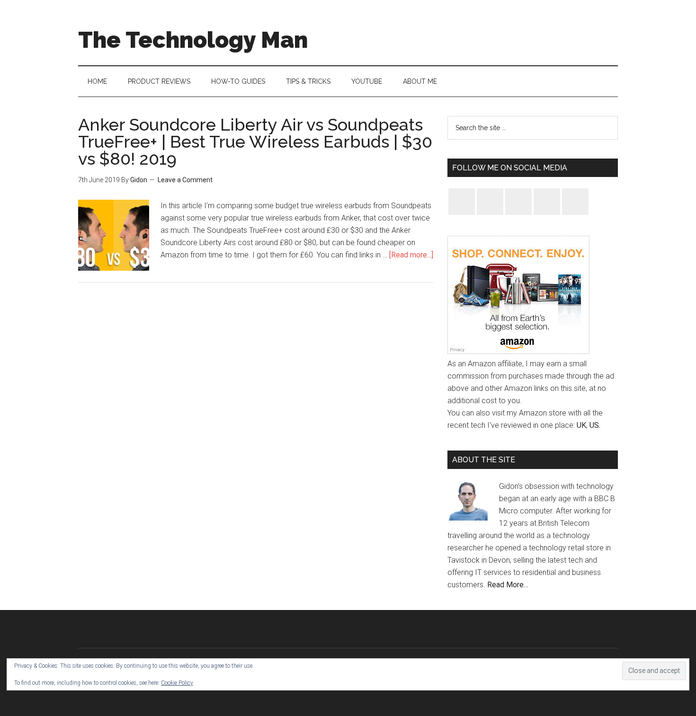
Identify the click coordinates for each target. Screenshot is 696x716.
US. (594, 425)
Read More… (507, 584)
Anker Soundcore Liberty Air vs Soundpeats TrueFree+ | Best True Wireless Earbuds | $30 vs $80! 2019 (255, 141)
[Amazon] (518, 351)
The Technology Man (193, 40)
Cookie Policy (177, 683)
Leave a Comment (185, 180)
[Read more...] (411, 254)
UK (581, 425)
